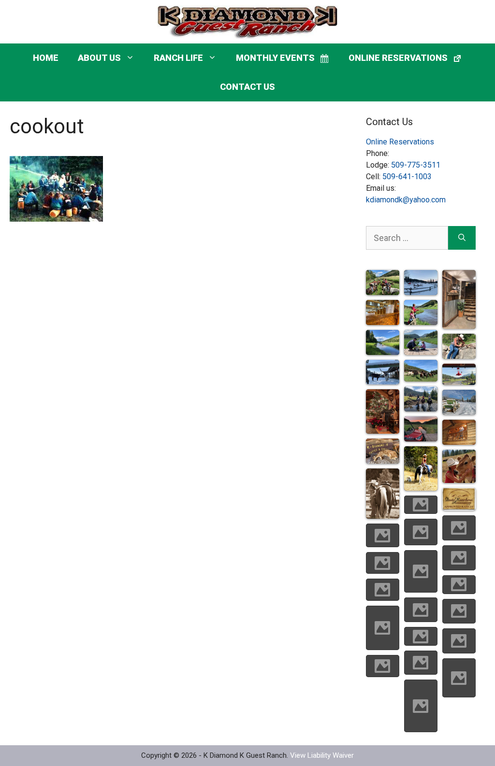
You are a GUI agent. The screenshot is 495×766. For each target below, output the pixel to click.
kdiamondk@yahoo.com (406, 199)
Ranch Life (178, 58)
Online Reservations (400, 141)
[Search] (462, 238)
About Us (99, 58)
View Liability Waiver (322, 755)
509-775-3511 (415, 165)
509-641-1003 (407, 176)
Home (45, 58)
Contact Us (247, 87)
